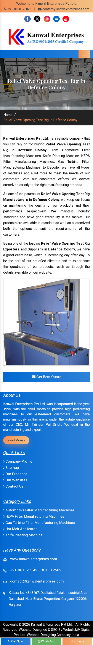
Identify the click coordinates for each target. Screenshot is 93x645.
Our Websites (16, 480)
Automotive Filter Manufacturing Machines (40, 510)
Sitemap (12, 467)
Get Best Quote (48, 377)
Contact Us (14, 486)
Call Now (17, 641)
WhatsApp (47, 641)
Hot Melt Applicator (21, 529)
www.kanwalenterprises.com (33, 559)
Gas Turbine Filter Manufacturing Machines (40, 522)
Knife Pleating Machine (23, 535)
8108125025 (53, 570)
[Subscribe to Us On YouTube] (66, 19)
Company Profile (18, 461)
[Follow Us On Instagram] (47, 19)
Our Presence (16, 474)
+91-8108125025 (18, 9)
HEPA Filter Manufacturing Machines (34, 516)
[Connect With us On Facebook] (27, 19)
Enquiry (78, 641)
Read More (16, 440)
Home (8, 115)
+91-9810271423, (25, 570)
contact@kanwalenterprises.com (65, 9)
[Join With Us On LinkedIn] (56, 19)
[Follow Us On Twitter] (37, 19)
